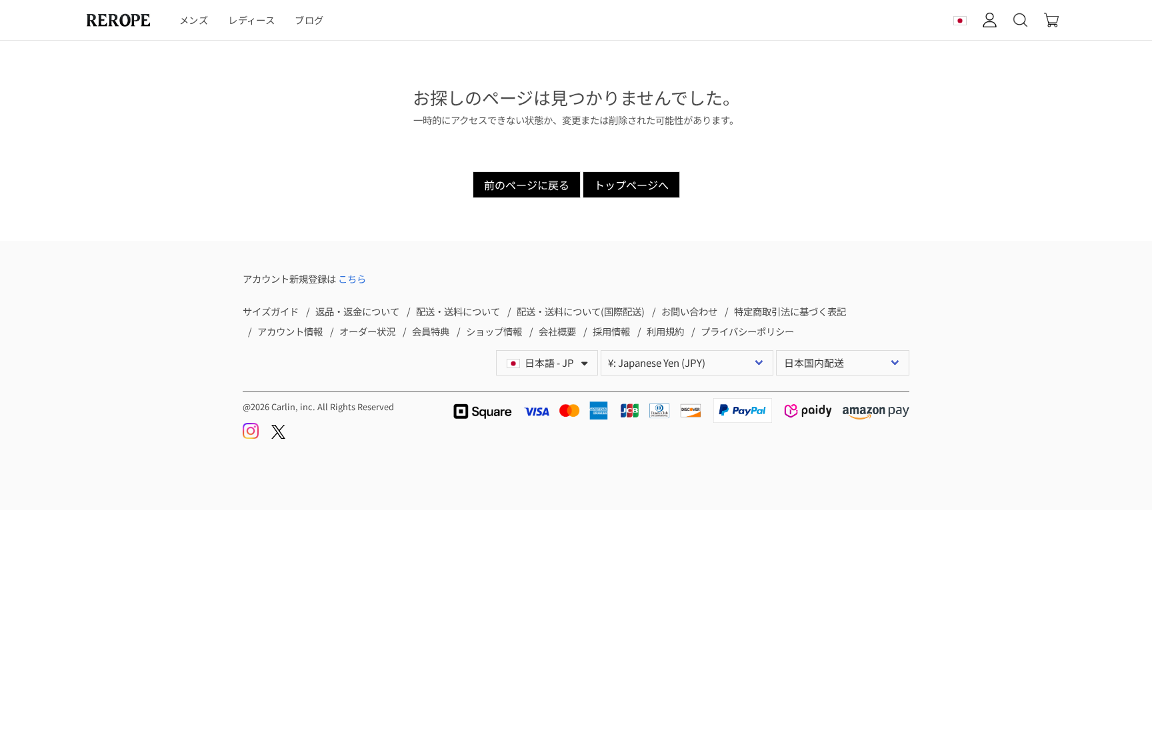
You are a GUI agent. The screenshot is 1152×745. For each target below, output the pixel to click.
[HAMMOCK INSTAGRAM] (252, 435)
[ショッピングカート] (1051, 20)
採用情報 (611, 331)
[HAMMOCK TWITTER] (278, 435)
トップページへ (631, 185)
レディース (251, 20)
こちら (352, 278)
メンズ (193, 20)
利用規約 (665, 331)
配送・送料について (458, 311)
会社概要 (557, 331)
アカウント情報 (290, 331)
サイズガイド (271, 311)
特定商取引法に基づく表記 (790, 311)
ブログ (309, 20)
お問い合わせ (689, 311)
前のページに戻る (526, 185)
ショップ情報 (494, 331)
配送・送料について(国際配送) (581, 311)
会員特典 (430, 331)
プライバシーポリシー (747, 331)
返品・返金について (357, 311)
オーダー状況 (367, 331)
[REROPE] (125, 20)
